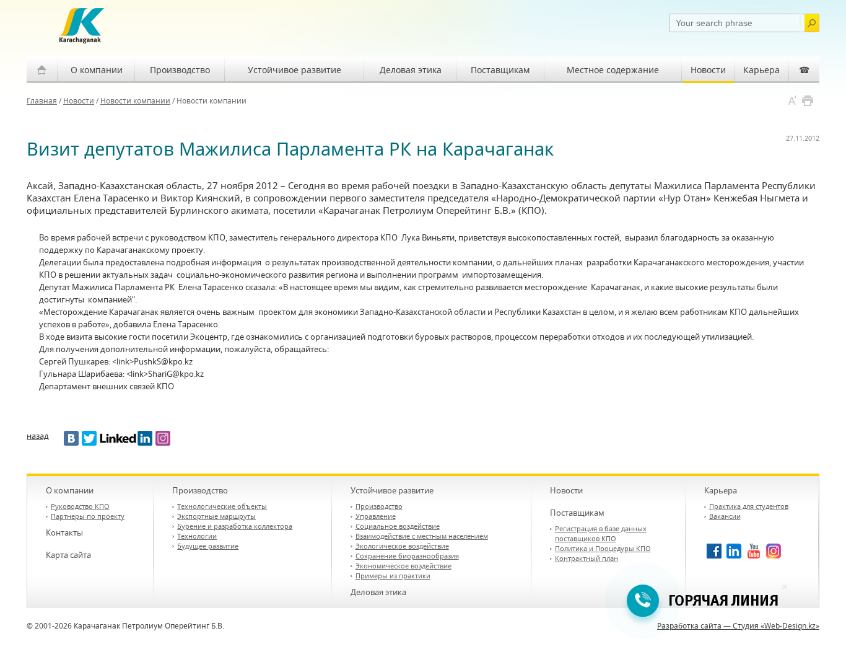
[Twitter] (89, 438)
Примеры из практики (392, 575)
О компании (97, 70)
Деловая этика (411, 70)
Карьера (761, 70)
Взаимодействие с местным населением (421, 536)
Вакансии (725, 516)
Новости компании (135, 100)
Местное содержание (613, 70)
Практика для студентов (748, 506)
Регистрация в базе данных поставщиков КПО (601, 533)
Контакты (64, 532)
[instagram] (162, 438)
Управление (375, 516)
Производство (180, 70)
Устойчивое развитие (294, 70)
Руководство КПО (80, 506)
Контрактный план (586, 558)
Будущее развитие (207, 545)
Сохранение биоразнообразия (407, 555)
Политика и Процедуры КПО (603, 548)
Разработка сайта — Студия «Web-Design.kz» (738, 625)
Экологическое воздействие (402, 545)
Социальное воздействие (397, 526)
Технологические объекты (222, 506)
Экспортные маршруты (216, 516)
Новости (708, 70)
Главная (42, 100)
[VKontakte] (71, 438)
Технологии (197, 536)
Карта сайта (68, 554)
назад (38, 436)
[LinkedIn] (126, 438)
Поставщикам (500, 70)
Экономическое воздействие (403, 565)
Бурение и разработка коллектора (234, 526)
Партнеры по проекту (87, 516)
